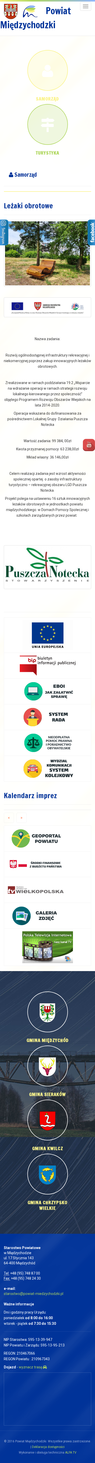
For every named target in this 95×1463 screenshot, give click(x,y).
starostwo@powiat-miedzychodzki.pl (33, 1294)
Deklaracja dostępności (48, 1447)
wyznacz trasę (31, 1367)
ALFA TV (71, 1452)
